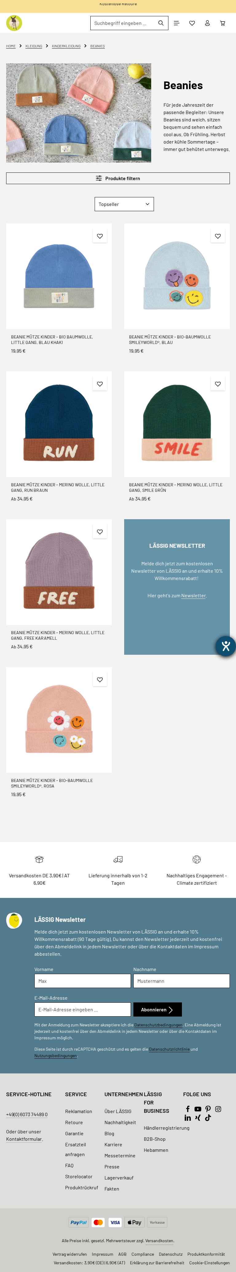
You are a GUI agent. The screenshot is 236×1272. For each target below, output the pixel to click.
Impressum (102, 1254)
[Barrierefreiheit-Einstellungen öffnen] (226, 646)
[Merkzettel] (192, 23)
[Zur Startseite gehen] (14, 23)
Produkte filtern (122, 178)
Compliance (143, 1254)
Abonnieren (154, 1009)
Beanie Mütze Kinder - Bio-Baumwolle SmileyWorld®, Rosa (52, 783)
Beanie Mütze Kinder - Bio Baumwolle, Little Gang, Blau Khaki (52, 339)
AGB (122, 1254)
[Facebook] (188, 1110)
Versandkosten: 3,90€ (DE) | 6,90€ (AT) (89, 1262)
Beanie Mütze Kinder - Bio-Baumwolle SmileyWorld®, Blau (170, 339)
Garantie (74, 1133)
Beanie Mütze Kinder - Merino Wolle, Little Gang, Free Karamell (57, 635)
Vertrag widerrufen (70, 1254)
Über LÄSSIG (118, 1111)
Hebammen (156, 1150)
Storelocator (78, 1176)
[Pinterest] (208, 1110)
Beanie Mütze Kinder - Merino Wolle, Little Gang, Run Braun (57, 487)
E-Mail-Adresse (51, 998)
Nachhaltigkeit (120, 1122)
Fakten (111, 1188)
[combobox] (122, 23)
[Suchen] (161, 23)
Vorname (43, 969)
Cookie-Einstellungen (209, 1262)
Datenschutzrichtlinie (169, 1049)
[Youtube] (198, 1110)
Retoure (74, 1122)
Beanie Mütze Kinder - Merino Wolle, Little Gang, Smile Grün (175, 487)
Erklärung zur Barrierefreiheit (157, 1262)
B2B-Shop (155, 1139)
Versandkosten (159, 1240)
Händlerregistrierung (167, 1128)
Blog (109, 1133)
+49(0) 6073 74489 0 (27, 1114)
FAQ (69, 1165)
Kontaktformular (24, 1139)
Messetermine (120, 1155)
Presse (112, 1166)
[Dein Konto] (207, 23)
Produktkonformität (206, 1254)
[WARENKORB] (223, 23)
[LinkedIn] (188, 1119)
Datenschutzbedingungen (158, 1024)
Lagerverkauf (119, 1177)
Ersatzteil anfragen (75, 1149)
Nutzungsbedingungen (55, 1055)
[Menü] (177, 23)
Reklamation (78, 1111)
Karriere (113, 1144)
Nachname (144, 969)
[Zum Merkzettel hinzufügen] (100, 235)
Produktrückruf (81, 1187)
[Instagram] (218, 1110)
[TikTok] (208, 1119)
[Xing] (198, 1119)
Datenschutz (171, 1254)
